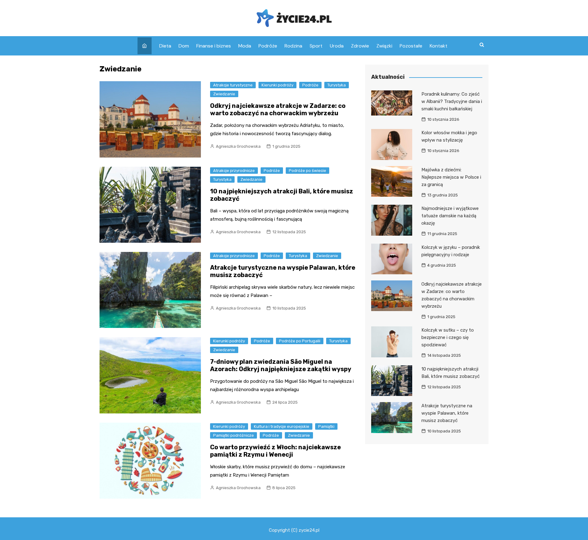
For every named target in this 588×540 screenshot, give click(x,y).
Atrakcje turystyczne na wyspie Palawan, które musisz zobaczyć (446, 413)
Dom (184, 46)
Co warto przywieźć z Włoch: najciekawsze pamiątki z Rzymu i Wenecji (275, 450)
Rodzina (293, 46)
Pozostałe (411, 46)
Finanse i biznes (213, 46)
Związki (384, 46)
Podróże (267, 46)
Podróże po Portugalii (299, 341)
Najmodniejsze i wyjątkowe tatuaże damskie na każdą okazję (450, 216)
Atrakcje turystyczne (233, 85)
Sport (316, 46)
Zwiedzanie (224, 94)
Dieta (165, 46)
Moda (244, 46)
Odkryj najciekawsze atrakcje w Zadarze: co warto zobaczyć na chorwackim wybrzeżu (277, 109)
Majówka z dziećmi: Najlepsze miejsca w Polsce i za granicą (451, 177)
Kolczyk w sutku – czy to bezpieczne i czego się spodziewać (447, 337)
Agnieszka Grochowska (238, 146)
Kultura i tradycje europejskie (281, 426)
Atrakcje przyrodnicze (234, 170)
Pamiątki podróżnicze (233, 435)
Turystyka (336, 85)
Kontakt (438, 46)
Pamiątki (326, 426)
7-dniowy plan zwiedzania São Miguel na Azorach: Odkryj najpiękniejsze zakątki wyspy (280, 365)
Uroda (337, 46)
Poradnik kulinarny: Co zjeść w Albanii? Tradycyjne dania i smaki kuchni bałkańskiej (451, 101)
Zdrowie (360, 46)
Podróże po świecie (307, 170)
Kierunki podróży (277, 85)
